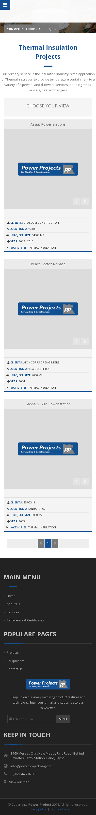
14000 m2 (28, 235)
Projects (13, 652)
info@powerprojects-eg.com (31, 766)
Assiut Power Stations (48, 124)
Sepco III (22, 502)
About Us (13, 604)
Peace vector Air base (48, 264)
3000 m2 (27, 515)
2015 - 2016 (21, 241)
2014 (17, 381)
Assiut (23, 229)
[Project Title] (48, 168)
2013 (17, 521)
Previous (76, 201)
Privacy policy (37, 809)
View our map (19, 782)
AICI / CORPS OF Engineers (34, 362)
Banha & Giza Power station (48, 404)
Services (13, 612)
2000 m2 (27, 375)
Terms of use (60, 809)
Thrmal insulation (33, 247)
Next (85, 201)
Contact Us (15, 669)
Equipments (15, 661)
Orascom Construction (34, 222)
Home (30, 28)
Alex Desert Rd (29, 369)
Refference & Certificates (25, 620)
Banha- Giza (27, 509)
